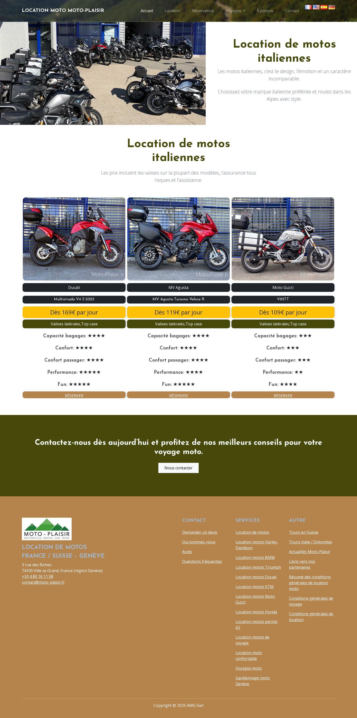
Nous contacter (178, 468)
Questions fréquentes (202, 561)
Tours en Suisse (303, 532)
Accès (187, 551)
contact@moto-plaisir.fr (43, 582)
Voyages (233, 10)
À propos (265, 10)
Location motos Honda (256, 612)
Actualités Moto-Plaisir (309, 551)
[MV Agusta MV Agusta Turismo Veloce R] (178, 238)
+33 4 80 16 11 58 (37, 576)
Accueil (147, 10)
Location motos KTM (255, 586)
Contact (292, 10)
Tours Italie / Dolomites (310, 542)
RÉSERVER (74, 395)
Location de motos (252, 532)
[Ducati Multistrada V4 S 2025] (74, 238)
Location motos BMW (255, 557)
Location (172, 10)
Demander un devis (199, 532)
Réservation (203, 10)
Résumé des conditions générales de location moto (310, 582)
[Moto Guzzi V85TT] (283, 238)
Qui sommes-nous (198, 542)
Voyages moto (249, 668)
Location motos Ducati (256, 577)
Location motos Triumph (258, 567)
